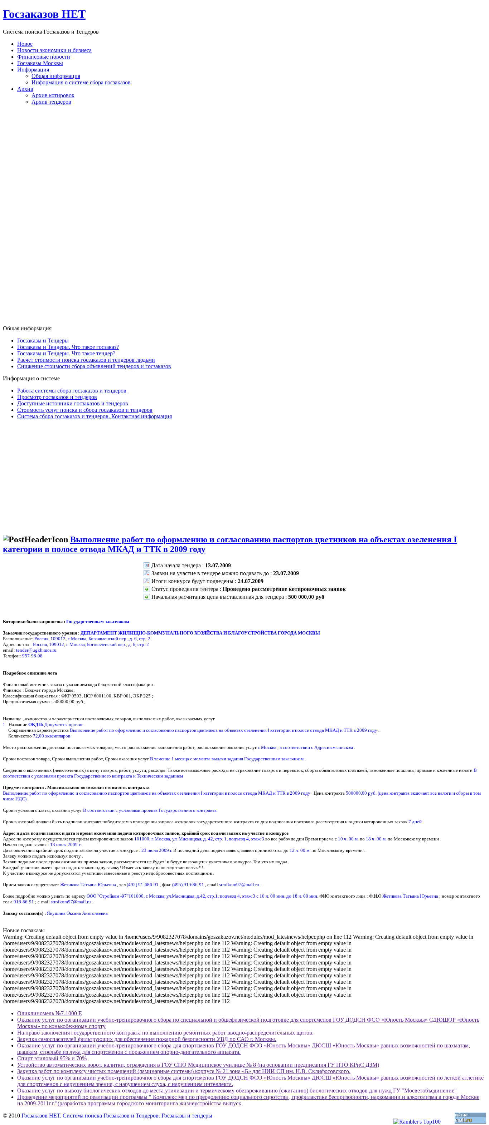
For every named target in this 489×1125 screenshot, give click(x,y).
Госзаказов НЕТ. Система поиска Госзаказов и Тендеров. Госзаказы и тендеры (116, 1115)
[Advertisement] (244, 218)
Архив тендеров (51, 102)
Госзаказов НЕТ (44, 14)
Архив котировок (53, 95)
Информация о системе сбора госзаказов (81, 82)
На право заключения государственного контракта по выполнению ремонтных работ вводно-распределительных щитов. (165, 1033)
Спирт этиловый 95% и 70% (52, 1058)
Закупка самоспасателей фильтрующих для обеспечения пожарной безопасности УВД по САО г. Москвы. (146, 1039)
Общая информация (56, 76)
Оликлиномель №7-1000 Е (49, 1013)
